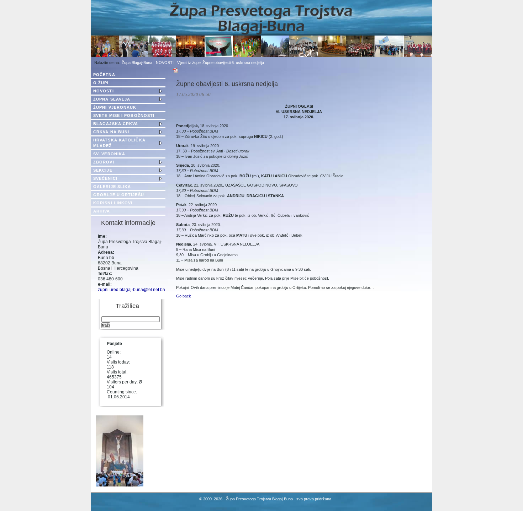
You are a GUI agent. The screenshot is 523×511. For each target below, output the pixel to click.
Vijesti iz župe (189, 62)
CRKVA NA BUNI (111, 132)
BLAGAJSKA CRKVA (115, 124)
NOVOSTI (165, 62)
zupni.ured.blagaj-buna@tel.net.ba (131, 289)
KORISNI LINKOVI (113, 203)
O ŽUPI (101, 83)
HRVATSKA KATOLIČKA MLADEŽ (119, 143)
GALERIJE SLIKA (112, 186)
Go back (183, 296)
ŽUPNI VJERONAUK (115, 107)
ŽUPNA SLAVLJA (111, 99)
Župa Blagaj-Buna (137, 62)
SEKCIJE (102, 170)
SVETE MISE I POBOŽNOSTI (123, 115)
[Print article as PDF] (175, 72)
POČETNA (104, 74)
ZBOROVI (103, 162)
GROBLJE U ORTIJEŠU (118, 195)
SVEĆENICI (105, 178)
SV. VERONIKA (109, 154)
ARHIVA (101, 211)
